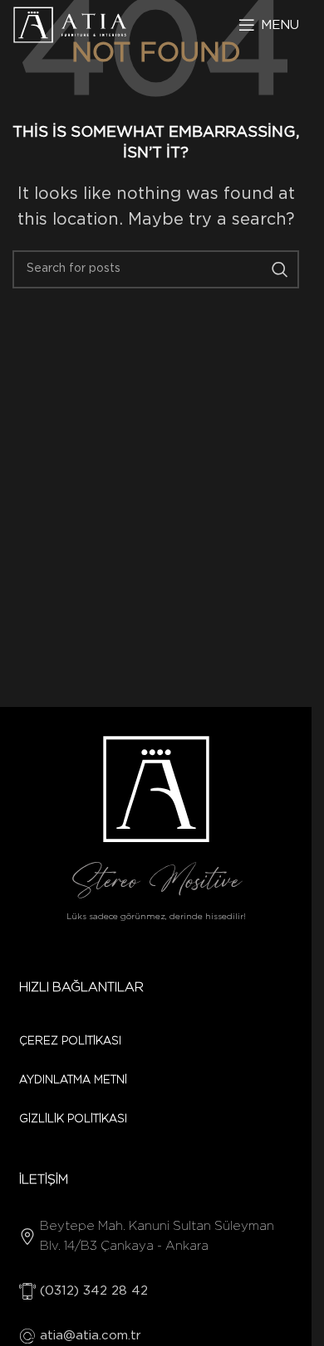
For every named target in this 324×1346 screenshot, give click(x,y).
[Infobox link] (156, 1236)
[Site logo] (69, 24)
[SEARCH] (280, 269)
